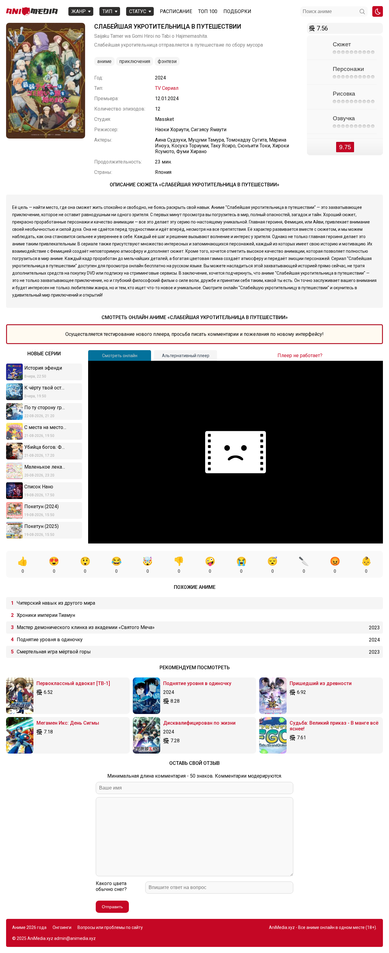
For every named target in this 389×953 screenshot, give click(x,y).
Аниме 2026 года (29, 927)
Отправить (112, 906)
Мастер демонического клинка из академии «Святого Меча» (86, 627)
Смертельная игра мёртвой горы (54, 652)
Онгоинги (62, 927)
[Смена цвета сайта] (377, 11)
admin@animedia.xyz (75, 938)
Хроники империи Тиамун (46, 615)
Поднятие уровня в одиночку (50, 639)
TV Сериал (166, 88)
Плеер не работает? (299, 355)
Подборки (237, 11)
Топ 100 (207, 11)
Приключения (134, 61)
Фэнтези (167, 61)
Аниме (104, 61)
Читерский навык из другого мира (56, 603)
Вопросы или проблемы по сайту (110, 927)
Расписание (176, 11)
